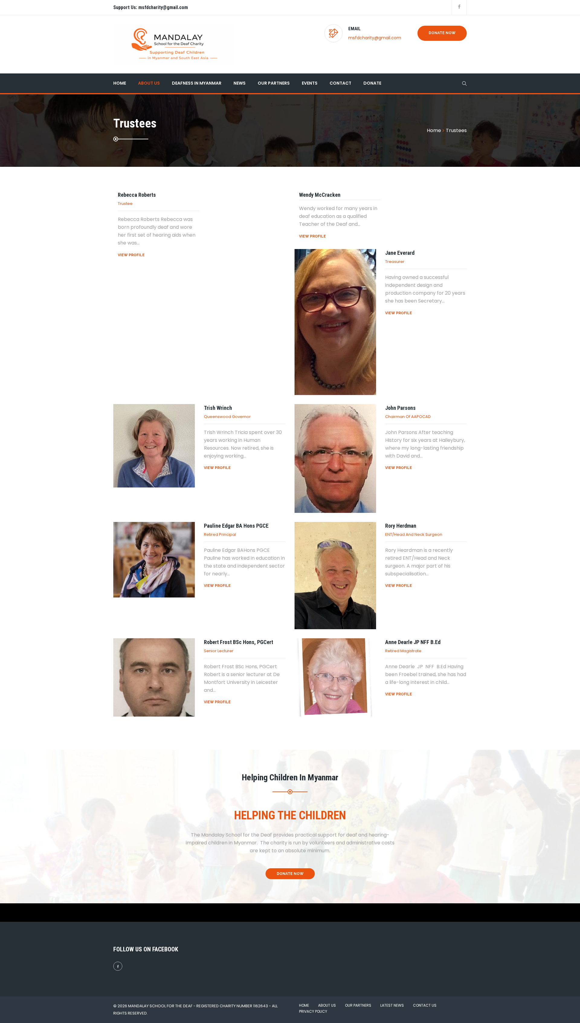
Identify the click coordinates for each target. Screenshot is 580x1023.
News (240, 83)
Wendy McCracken (319, 195)
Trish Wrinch (218, 408)
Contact (340, 83)
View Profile (131, 255)
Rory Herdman (400, 526)
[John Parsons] (335, 458)
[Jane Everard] (335, 322)
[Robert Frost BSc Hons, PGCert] (154, 677)
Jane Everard (399, 253)
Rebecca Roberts (137, 195)
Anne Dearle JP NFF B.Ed (412, 642)
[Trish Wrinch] (154, 446)
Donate (372, 83)
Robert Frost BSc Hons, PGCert (238, 642)
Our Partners (274, 83)
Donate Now (442, 33)
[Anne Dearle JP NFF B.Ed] (335, 677)
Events (309, 83)
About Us (149, 83)
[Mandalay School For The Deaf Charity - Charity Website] (174, 44)
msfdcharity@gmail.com (374, 38)
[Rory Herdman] (335, 575)
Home (119, 83)
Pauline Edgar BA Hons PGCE (236, 526)
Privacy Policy (313, 1011)
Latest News (392, 1005)
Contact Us (425, 1005)
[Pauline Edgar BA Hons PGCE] (154, 559)
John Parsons (400, 408)
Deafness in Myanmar (196, 83)
